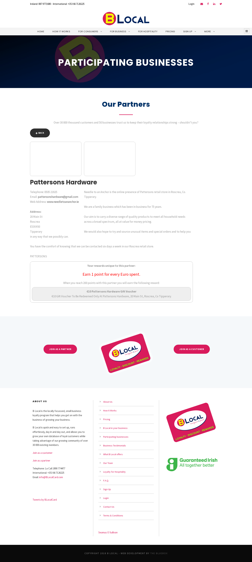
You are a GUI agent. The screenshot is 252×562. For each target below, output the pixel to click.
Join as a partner (41, 460)
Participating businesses (115, 436)
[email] (201, 3)
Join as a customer (42, 452)
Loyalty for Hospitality (114, 471)
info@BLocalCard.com (51, 477)
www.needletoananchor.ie (63, 202)
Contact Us (108, 506)
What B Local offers (113, 454)
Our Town (108, 463)
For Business (118, 31)
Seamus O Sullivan (108, 532)
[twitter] (221, 3)
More (207, 31)
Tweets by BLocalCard (45, 499)
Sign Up (188, 31)
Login (191, 3)
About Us (107, 401)
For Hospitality (148, 31)
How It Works (61, 31)
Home (40, 31)
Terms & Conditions (113, 515)
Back (41, 132)
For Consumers (88, 31)
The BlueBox (159, 553)
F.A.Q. (106, 480)
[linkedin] (214, 3)
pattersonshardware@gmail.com (58, 197)
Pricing (170, 31)
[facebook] (208, 3)
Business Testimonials (114, 445)
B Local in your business (115, 428)
